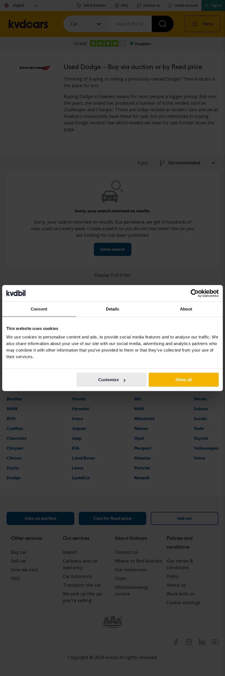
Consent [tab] (39, 309)
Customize (108, 379)
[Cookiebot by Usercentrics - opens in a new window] (195, 293)
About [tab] (186, 309)
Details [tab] (112, 309)
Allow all (183, 379)
